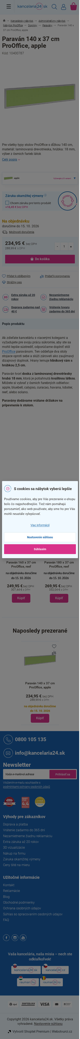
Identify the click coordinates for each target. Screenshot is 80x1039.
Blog (6, 897)
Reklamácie (11, 891)
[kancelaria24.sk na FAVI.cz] (9, 804)
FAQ (6, 920)
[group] (21, 563)
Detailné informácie (40, 159)
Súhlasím (40, 549)
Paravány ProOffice (52, 423)
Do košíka (42, 259)
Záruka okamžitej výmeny (21, 859)
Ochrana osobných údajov (22, 908)
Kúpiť (40, 718)
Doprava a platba (15, 824)
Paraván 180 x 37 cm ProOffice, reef (59, 564)
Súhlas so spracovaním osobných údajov (33, 914)
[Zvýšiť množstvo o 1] (71, 246)
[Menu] (8, 6)
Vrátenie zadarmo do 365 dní (24, 830)
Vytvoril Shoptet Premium (31, 1031)
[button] (21, 587)
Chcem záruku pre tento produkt (28, 204)
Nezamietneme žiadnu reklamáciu (61, 297)
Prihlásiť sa (62, 774)
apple (43, 449)
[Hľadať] (54, 7)
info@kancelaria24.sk (40, 753)
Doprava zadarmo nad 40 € (25, 309)
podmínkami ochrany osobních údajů (26, 786)
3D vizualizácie (14, 847)
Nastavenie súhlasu (40, 537)
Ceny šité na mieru (16, 865)
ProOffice (8, 351)
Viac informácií (40, 525)
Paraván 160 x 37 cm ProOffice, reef (21, 564)
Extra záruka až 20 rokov (23, 297)
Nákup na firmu (14, 853)
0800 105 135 (30, 739)
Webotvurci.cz (62, 1031)
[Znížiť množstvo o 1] (57, 246)
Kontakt (8, 885)
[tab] (15, 324)
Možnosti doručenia (21, 232)
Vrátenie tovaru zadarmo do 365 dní (62, 309)
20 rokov (45, 458)
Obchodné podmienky (19, 902)
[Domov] (6, 20)
